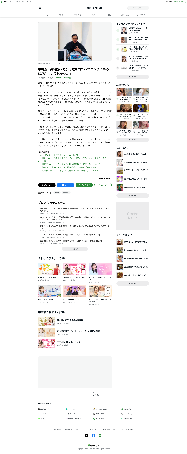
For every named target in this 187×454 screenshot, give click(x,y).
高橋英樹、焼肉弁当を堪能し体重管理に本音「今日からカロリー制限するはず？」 (72, 241)
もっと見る (75, 249)
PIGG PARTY (100, 414)
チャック (66, 192)
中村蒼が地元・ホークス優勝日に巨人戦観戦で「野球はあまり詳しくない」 (74, 164)
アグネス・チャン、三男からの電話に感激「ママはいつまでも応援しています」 (71, 234)
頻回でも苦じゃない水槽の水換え (135, 242)
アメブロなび (100, 419)
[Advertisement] (57, 372)
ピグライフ (43, 419)
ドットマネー (72, 409)
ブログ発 (77, 15)
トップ (46, 15)
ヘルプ (84, 429)
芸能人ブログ (168, 1)
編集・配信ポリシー (71, 429)
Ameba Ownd (44, 414)
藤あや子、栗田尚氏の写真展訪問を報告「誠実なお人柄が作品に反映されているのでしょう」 (74, 227)
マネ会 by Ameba (101, 409)
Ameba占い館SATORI (74, 419)
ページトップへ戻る (93, 395)
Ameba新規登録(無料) (179, 1)
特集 (93, 15)
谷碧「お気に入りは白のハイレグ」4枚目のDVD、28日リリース (142, 100)
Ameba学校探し (128, 419)
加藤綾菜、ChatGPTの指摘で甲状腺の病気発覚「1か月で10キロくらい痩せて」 (139, 30)
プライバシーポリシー (107, 429)
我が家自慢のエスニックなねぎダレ (136, 267)
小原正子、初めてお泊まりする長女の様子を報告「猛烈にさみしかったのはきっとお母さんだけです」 (75, 209)
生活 (109, 15)
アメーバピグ (72, 414)
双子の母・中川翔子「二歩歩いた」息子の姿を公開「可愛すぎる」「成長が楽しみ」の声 (138, 59)
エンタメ (61, 15)
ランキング (141, 15)
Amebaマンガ (128, 414)
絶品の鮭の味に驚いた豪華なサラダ (136, 258)
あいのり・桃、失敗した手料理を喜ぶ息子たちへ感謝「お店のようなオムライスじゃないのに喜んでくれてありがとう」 (75, 218)
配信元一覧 (57, 429)
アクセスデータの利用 (126, 429)
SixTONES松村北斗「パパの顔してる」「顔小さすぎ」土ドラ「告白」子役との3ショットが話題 (138, 69)
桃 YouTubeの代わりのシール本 (135, 250)
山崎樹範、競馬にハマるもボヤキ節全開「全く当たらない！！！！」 (70, 170)
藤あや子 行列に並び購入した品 (135, 275)
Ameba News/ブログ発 (63, 78)
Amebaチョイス (45, 409)
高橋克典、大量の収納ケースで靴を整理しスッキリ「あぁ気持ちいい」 (71, 167)
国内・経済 (125, 15)
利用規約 (93, 429)
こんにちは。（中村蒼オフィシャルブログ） (59, 155)
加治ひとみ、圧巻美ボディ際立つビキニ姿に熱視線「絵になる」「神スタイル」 (125, 117)
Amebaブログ (128, 409)
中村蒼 (57, 192)
